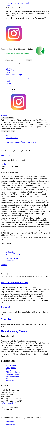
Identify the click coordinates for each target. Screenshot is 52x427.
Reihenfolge (6, 156)
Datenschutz (10, 424)
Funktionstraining (12, 374)
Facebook (6, 307)
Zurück (4, 265)
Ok (13, 131)
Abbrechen (5, 131)
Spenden (9, 83)
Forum (8, 135)
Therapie (9, 370)
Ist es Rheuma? (11, 365)
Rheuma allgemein (13, 140)
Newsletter (10, 381)
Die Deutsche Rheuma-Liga (14, 282)
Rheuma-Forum (12, 138)
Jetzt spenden (11, 368)
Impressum (10, 422)
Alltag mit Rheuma (13, 372)
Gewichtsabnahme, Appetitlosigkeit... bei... (22, 142)
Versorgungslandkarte (14, 376)
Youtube (6, 319)
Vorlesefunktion (7, 118)
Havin (3, 164)
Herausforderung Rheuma (14, 331)
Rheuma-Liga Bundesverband (17, 3)
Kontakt (9, 5)
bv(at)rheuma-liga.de (9, 403)
